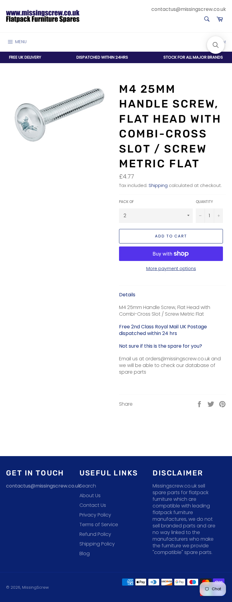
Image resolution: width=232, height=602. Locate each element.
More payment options (171, 269)
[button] (215, 45)
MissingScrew (35, 587)
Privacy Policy (95, 514)
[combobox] (206, 19)
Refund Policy (95, 534)
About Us (90, 495)
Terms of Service (98, 524)
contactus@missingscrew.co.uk (188, 9)
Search (87, 485)
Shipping (158, 185)
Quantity (204, 201)
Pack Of (126, 201)
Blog (84, 553)
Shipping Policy (97, 543)
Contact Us (92, 505)
